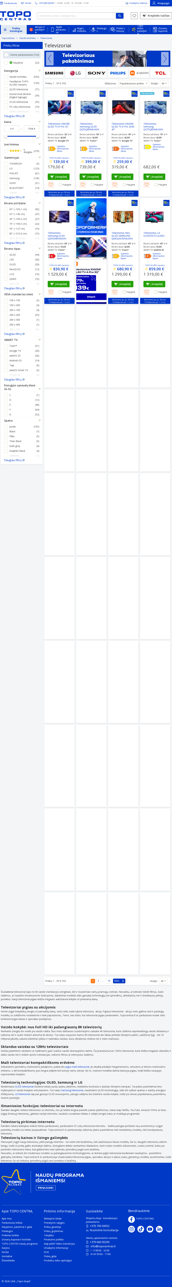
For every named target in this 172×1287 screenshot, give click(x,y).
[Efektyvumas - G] (52, 256)
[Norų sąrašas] (134, 15)
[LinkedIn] (160, 1229)
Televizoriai (46, 38)
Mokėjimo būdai (52, 1218)
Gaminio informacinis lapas (63, 148)
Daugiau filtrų (13, 116)
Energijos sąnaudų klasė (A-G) (19, 387)
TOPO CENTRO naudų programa (20, 1243)
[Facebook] (131, 1219)
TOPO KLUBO (55, 158)
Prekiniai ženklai (10, 1235)
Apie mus (7, 1218)
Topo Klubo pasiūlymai (142, 29)
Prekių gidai (50, 1256)
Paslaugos (102, 30)
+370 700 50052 (100, 1226)
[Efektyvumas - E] (52, 148)
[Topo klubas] (43, 1183)
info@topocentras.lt (103, 1246)
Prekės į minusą (120, 30)
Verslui (28, 3)
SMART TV (11, 340)
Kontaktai (7, 1256)
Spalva (8, 420)
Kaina (7, 122)
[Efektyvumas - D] (147, 146)
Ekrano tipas (12, 249)
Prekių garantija (52, 1227)
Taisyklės (49, 1235)
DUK (46, 1252)
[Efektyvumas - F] (116, 148)
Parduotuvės (10, 3)
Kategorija (11, 71)
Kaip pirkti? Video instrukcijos (59, 1243)
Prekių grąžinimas (53, 1231)
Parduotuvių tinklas (12, 1222)
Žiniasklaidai (8, 1260)
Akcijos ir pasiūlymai (40, 29)
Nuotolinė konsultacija (104, 1230)
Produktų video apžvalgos (58, 1260)
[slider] (6, 136)
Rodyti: (154, 83)
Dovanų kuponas (163, 30)
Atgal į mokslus (81, 30)
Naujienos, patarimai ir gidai (17, 1227)
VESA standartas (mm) (18, 294)
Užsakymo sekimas (138, 3)
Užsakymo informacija (56, 1248)
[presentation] (50, 58)
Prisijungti (163, 3)
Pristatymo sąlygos (54, 1222)
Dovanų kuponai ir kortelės (16, 1239)
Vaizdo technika (27, 38)
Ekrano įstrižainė (15, 203)
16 (109, 980)
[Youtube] (151, 1229)
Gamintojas (11, 157)
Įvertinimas (11, 144)
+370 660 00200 (100, 1242)
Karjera (6, 1248)
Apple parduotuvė (61, 29)
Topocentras (8, 38)
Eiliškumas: (110, 83)
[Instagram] (132, 1229)
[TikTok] (142, 1229)
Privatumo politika (53, 1239)
